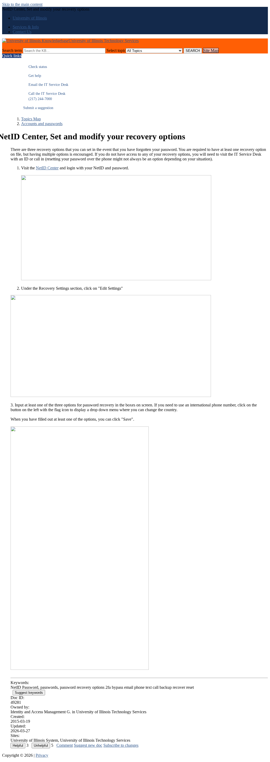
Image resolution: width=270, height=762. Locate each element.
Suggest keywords (29, 693)
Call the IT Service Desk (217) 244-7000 (44, 96)
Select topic (116, 50)
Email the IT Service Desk (45, 85)
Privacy (42, 755)
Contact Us (22, 32)
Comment (64, 745)
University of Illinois (30, 18)
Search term (12, 50)
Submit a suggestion (38, 108)
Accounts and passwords (41, 123)
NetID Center (47, 168)
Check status (35, 67)
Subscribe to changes (120, 745)
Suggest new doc (88, 745)
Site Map (210, 50)
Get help (32, 76)
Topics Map (31, 119)
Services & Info (26, 27)
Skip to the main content (22, 4)
